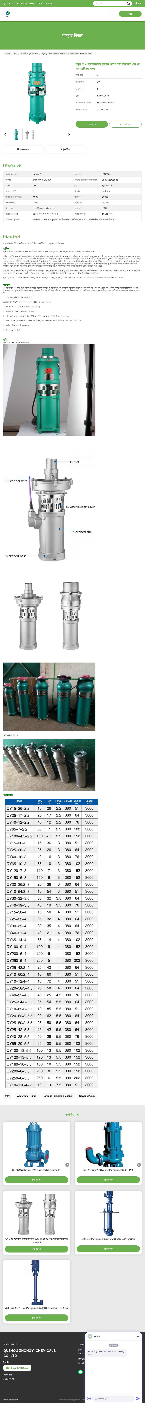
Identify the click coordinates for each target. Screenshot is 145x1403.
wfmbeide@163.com (19, 1368)
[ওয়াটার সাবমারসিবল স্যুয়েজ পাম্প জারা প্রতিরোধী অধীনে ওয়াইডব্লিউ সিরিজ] (108, 1213)
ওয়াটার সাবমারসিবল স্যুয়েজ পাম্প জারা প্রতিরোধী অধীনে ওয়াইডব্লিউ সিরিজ (108, 1239)
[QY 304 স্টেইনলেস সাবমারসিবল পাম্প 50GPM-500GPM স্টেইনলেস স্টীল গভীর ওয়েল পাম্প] (36, 1213)
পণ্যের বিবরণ (65, 149)
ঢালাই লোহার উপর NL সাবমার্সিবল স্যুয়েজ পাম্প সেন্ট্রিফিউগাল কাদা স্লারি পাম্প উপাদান (36, 1308)
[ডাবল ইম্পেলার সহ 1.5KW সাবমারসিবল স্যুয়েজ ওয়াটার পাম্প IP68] (108, 1144)
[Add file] (89, 1398)
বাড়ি (8, 53)
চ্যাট (130, 13)
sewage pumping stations (58, 1096)
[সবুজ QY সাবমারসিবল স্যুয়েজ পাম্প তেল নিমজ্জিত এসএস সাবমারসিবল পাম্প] (37, 92)
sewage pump (87, 1096)
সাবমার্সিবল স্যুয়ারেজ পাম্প (29, 53)
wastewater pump (26, 1096)
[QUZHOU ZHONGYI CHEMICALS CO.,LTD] (19, 14)
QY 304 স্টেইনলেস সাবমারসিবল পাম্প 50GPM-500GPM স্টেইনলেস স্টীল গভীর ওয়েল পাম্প (36, 1240)
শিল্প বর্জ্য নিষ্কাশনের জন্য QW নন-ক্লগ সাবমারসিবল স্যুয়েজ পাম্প (36, 1170)
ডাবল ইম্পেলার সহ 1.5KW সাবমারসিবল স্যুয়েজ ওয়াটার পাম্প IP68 (108, 1170)
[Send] (138, 1398)
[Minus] (138, 1336)
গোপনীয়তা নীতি (7, 1399)
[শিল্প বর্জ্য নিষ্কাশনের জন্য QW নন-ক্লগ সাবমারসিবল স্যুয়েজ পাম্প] (36, 1144)
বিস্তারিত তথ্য (23, 149)
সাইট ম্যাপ (15, 1399)
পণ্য (15, 53)
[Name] (128, 3)
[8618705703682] (80, 1372)
